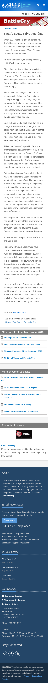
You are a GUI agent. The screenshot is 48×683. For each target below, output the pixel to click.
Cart (35, 14)
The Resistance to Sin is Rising (17, 405)
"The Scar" (7, 576)
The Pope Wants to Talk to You (17, 338)
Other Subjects (10, 29)
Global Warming (12, 322)
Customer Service (13, 596)
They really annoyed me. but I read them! (22, 344)
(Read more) (8, 496)
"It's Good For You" (10, 567)
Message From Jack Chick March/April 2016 (23, 351)
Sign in (26, 14)
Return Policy (11, 604)
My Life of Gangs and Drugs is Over (19, 358)
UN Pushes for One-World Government (21, 411)
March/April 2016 (19, 312)
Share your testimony (14, 600)
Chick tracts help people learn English (21, 388)
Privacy (27, 676)
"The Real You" (9, 559)
